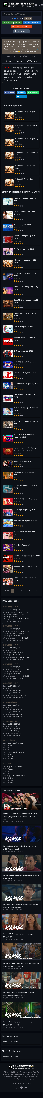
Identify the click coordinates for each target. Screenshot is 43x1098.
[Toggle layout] (36, 5)
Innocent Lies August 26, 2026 (25, 567)
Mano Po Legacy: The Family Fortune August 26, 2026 (25, 449)
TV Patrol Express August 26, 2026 (25, 395)
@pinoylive (23, 42)
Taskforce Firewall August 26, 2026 (25, 274)
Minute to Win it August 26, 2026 (26, 384)
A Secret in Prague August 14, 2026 (26, 126)
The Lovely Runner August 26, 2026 (25, 199)
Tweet (22, 93)
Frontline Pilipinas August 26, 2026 (24, 339)
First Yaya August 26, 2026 (24, 249)
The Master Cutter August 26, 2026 (25, 314)
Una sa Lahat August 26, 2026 (25, 373)
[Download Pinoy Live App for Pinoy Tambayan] (25, 1087)
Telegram (22, 97)
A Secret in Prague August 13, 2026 (26, 140)
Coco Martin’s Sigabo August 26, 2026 (26, 301)
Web (12, 18)
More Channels (22, 31)
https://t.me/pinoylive (28, 51)
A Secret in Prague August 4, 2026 (26, 113)
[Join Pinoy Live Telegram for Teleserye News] (21, 1087)
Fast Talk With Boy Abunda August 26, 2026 (24, 436)
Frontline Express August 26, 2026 (27, 556)
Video (19, 18)
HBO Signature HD (22, 27)
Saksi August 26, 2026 (22, 225)
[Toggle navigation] (42, 5)
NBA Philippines (13, 23)
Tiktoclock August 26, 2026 (24, 545)
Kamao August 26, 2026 (23, 461)
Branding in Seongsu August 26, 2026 (26, 409)
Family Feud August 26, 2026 (25, 362)
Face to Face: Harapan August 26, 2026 (25, 533)
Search (28, 18)
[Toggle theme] (39, 5)
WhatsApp (34, 93)
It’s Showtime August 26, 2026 (25, 521)
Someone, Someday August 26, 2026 (26, 288)
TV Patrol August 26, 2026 (24, 327)
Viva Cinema (33, 23)
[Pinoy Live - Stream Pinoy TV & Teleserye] (19, 6)
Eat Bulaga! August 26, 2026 (24, 510)
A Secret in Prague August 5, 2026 (26, 167)
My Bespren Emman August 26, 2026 (26, 486)
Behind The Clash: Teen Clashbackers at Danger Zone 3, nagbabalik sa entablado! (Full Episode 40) (20, 817)
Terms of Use (27, 1083)
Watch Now (18, 117)
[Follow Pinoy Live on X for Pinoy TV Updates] (17, 1087)
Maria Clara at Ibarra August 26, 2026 (26, 422)
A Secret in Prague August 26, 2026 (26, 153)
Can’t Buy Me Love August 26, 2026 (25, 473)
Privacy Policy (16, 1083)
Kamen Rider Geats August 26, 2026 (25, 579)
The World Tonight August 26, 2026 (25, 237)
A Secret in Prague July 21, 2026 (25, 180)
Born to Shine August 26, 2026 (25, 499)
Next (35, 590)
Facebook (10, 93)
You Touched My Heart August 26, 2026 (25, 212)
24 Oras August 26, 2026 (23, 351)
